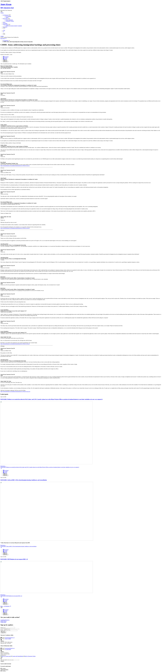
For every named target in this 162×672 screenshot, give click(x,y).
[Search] (2, 11)
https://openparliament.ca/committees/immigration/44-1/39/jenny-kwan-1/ (15, 165)
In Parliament (6, 40)
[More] (10, 15)
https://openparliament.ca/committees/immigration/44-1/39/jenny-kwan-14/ (15, 391)
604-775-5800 (8, 638)
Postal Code (3, 630)
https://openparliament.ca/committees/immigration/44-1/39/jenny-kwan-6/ (15, 228)
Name (2, 627)
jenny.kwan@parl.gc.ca (9, 637)
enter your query (4, 659)
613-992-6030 (8, 649)
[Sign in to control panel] (6, 656)
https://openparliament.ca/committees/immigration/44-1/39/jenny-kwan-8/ (15, 343)
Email (4, 629)
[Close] (2, 607)
